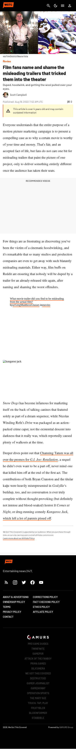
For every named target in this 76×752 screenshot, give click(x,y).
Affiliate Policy (43, 611)
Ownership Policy (14, 601)
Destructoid (38, 678)
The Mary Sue (38, 698)
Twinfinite (38, 648)
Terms (6, 606)
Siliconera (38, 668)
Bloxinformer (38, 712)
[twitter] (23, 582)
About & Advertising (16, 596)
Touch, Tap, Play (38, 703)
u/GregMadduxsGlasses (26, 304)
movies (46, 304)
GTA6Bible (38, 717)
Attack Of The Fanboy (38, 658)
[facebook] (32, 582)
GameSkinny (38, 688)
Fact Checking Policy (46, 601)
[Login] (69, 5)
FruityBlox (38, 707)
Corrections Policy (45, 596)
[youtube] (41, 582)
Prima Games (38, 663)
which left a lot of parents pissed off (27, 518)
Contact (8, 616)
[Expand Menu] (62, 5)
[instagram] (15, 582)
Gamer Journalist (38, 683)
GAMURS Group (66, 727)
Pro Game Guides (38, 643)
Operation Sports (38, 693)
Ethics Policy (41, 606)
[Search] (48, 5)
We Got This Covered (38, 673)
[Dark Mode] (55, 5)
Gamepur (38, 653)
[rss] (6, 582)
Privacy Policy (12, 611)
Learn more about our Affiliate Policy (18, 538)
